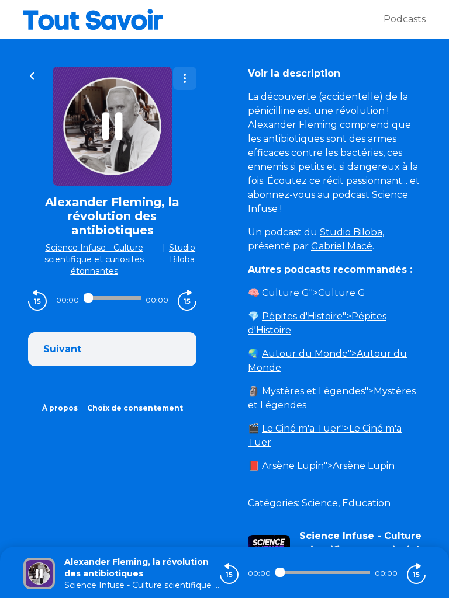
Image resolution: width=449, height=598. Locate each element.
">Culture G (313, 292)
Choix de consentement (135, 408)
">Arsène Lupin (328, 465)
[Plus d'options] (184, 78)
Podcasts (405, 19)
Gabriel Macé (341, 246)
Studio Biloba (351, 232)
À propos (60, 408)
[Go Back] (32, 74)
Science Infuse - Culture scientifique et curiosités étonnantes (94, 259)
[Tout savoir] (203, 19)
